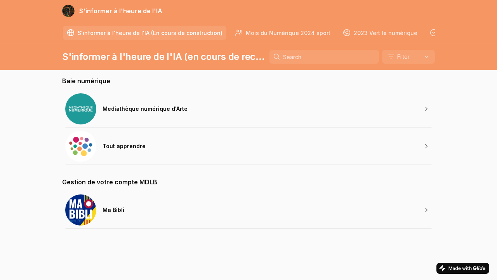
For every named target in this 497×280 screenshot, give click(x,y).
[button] (248, 109)
